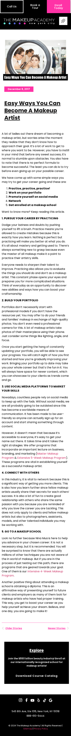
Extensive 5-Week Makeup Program (41, 458)
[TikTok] (44, 700)
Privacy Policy (41, 728)
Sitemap (27, 728)
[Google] (50, 700)
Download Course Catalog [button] (37, 676)
